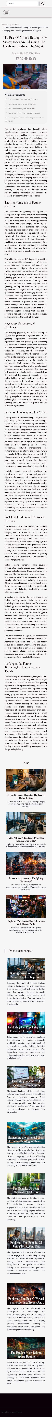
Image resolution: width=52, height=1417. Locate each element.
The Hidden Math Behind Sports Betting (26, 1354)
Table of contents (16, 95)
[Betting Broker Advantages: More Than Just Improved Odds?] (26, 823)
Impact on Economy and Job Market (22, 108)
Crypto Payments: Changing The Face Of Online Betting (26, 796)
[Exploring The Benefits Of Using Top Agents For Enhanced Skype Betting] (26, 1238)
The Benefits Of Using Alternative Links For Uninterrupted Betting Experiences (26, 1194)
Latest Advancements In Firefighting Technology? (26, 880)
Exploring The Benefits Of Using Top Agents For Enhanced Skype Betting (26, 1246)
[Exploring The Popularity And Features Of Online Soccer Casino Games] (26, 1022)
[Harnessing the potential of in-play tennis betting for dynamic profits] (26, 1133)
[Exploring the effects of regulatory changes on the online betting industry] (26, 1077)
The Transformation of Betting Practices (23, 99)
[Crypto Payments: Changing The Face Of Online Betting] (26, 780)
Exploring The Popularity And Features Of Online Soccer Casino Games (26, 1031)
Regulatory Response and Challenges (22, 104)
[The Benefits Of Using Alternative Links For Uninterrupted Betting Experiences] (26, 1184)
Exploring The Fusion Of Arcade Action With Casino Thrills (26, 922)
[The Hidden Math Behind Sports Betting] (26, 1348)
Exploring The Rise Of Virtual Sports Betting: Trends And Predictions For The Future (26, 1302)
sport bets (14, 24)
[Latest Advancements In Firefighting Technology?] (26, 863)
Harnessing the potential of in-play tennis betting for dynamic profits (26, 1141)
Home (4, 24)
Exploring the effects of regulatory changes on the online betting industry (26, 1085)
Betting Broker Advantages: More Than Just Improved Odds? (26, 839)
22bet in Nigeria (17, 495)
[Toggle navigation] (6, 12)
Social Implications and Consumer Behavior (24, 113)
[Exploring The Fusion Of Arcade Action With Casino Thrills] (26, 906)
